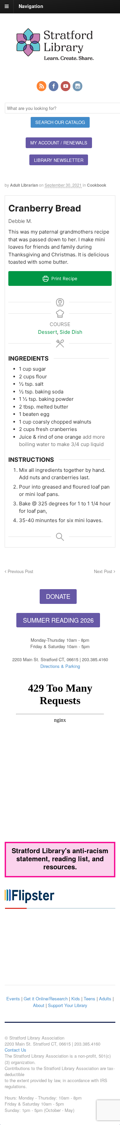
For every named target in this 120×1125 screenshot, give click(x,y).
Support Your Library (67, 1005)
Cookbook (96, 185)
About (38, 1005)
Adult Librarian (24, 185)
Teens (89, 998)
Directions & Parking (60, 666)
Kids (75, 998)
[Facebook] (54, 86)
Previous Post (19, 571)
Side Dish (71, 332)
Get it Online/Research (46, 998)
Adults (105, 998)
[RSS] (42, 86)
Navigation (31, 6)
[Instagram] (78, 86)
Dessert (47, 332)
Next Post (104, 571)
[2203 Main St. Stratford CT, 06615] (55, 68)
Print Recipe (63, 278)
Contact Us (15, 1050)
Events (13, 998)
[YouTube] (66, 86)
